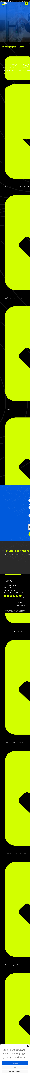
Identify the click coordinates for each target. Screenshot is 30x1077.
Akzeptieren (15, 1063)
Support (21, 600)
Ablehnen (15, 1067)
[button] (27, 1046)
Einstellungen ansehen (15, 1071)
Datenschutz (7, 1074)
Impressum (23, 1074)
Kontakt (21, 597)
